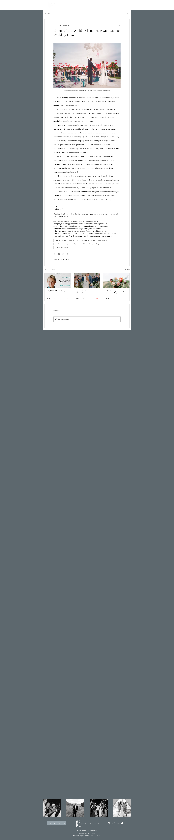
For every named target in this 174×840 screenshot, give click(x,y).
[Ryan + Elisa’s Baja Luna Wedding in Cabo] (87, 280)
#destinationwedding (61, 244)
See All (127, 269)
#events (71, 240)
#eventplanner (102, 240)
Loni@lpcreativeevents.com (87, 830)
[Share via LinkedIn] (63, 254)
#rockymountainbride (78, 244)
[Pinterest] (122, 823)
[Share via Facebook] (54, 254)
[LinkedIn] (118, 823)
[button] (127, 13)
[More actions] (119, 26)
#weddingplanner (60, 240)
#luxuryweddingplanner (95, 244)
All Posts (47, 13)
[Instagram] (109, 823)
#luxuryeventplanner (61, 247)
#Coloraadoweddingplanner (86, 240)
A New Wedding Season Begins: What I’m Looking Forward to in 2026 (115, 292)
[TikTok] (113, 823)
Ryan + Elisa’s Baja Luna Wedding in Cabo (84, 292)
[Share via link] (68, 254)
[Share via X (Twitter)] (59, 254)
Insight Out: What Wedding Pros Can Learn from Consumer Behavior (57, 292)
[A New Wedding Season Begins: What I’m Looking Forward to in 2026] (116, 280)
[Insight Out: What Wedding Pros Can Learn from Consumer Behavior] (57, 280)
